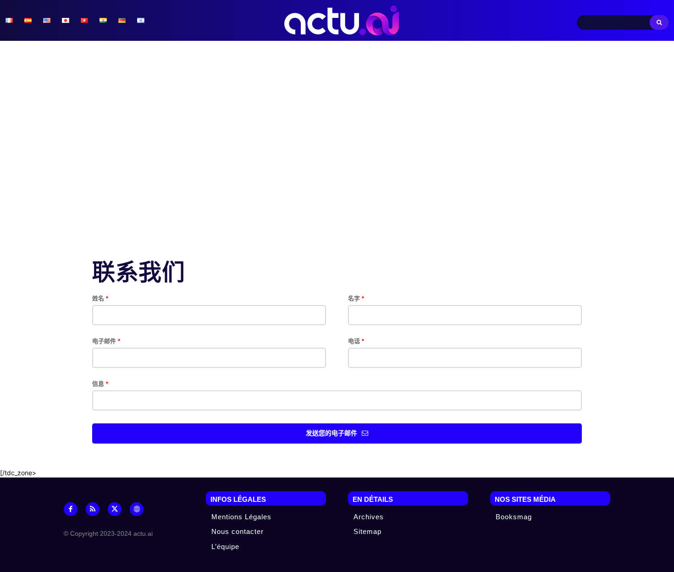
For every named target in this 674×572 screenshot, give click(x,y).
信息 (100, 384)
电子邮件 (106, 341)
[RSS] (92, 509)
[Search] (659, 22)
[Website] (137, 509)
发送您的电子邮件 (331, 433)
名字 (356, 298)
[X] (115, 509)
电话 (356, 341)
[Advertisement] (337, 146)
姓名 (100, 298)
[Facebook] (70, 509)
